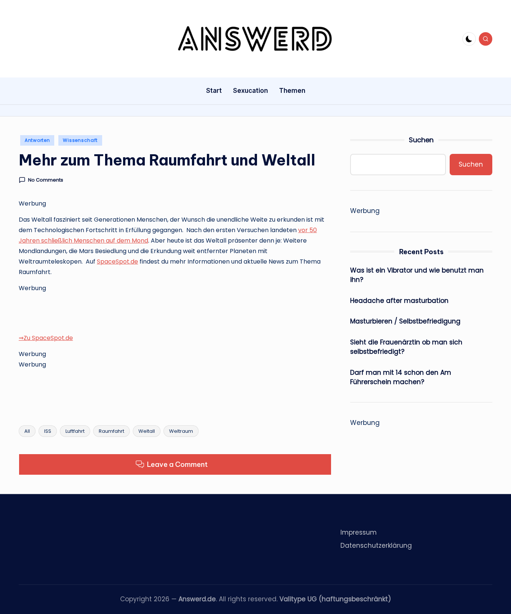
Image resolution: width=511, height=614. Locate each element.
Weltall (146, 431)
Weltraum (181, 431)
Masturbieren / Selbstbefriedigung (405, 321)
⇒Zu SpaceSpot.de (46, 338)
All (27, 431)
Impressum (358, 532)
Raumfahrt (111, 431)
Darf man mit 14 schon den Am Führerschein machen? (400, 377)
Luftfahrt (75, 431)
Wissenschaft (80, 140)
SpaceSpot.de (117, 261)
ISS (47, 431)
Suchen (421, 140)
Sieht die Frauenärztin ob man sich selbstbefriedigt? (406, 347)
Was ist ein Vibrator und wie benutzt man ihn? (417, 275)
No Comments (45, 180)
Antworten (37, 140)
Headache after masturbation (399, 300)
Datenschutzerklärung (376, 545)
